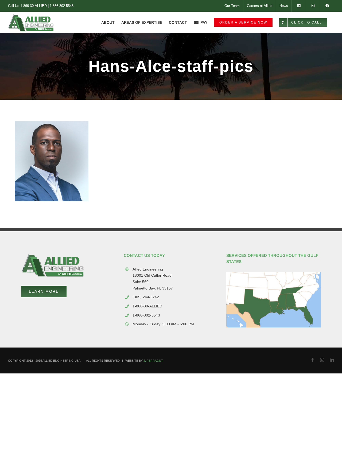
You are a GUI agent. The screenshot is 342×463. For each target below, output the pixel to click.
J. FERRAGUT (153, 360)
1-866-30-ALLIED (33, 6)
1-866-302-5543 (61, 6)
